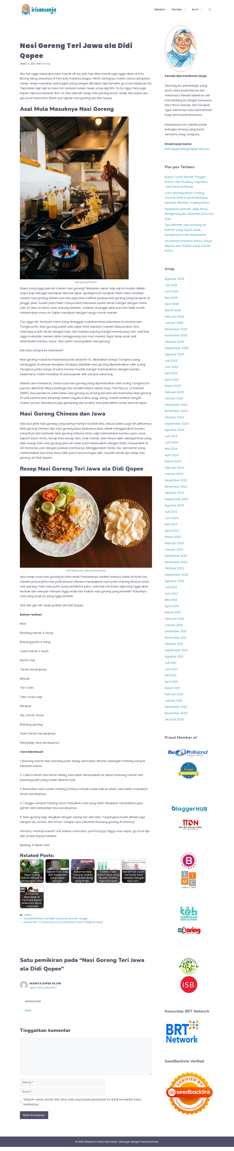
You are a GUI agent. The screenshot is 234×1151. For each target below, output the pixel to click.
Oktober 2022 (174, 568)
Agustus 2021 (174, 656)
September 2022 (176, 575)
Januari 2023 (174, 549)
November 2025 (176, 335)
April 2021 (171, 682)
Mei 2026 (171, 298)
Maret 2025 (173, 386)
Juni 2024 (171, 442)
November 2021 (175, 638)
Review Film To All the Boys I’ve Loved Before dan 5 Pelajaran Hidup (63, 922)
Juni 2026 (171, 291)
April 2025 (172, 380)
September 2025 (177, 348)
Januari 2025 (174, 398)
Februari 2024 (174, 468)
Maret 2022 (173, 612)
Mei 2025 (171, 373)
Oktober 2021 (174, 644)
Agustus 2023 (174, 505)
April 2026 (172, 304)
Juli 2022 (171, 587)
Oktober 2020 (174, 719)
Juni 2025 (171, 367)
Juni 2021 (171, 669)
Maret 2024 (173, 461)
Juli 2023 (171, 512)
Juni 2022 (171, 594)
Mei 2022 (171, 600)
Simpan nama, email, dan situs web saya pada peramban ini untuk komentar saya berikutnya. (82, 1101)
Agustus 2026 (174, 279)
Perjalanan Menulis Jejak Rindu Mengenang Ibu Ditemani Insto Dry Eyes (189, 214)
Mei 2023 (171, 524)
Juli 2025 (171, 361)
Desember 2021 (175, 631)
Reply (28, 1010)
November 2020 (176, 713)
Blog (195, 9)
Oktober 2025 (174, 342)
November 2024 (176, 411)
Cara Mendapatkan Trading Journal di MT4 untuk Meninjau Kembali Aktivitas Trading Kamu (187, 198)
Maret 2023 (173, 537)
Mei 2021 (170, 675)
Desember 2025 (176, 329)
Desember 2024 (176, 405)
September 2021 (176, 650)
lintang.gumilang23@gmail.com (187, 149)
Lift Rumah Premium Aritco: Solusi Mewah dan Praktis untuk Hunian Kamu (188, 246)
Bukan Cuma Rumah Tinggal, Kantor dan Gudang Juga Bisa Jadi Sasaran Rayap (186, 182)
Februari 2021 (174, 694)
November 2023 (176, 487)
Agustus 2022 (174, 581)
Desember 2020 (176, 707)
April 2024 (172, 455)
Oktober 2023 (174, 493)
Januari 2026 (174, 323)
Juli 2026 (171, 285)
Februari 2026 (174, 317)
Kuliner (27, 915)
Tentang (176, 9)
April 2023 (172, 531)
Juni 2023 (171, 518)
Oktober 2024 (174, 417)
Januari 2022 (174, 625)
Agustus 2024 (174, 430)
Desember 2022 (176, 556)
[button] (210, 9)
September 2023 (176, 499)
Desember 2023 (176, 480)
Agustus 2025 (174, 354)
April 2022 (172, 606)
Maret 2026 (173, 310)
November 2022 (176, 562)
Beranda (159, 9)
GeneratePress (150, 1141)
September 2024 (177, 424)
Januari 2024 (174, 474)
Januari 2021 (173, 701)
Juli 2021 (170, 663)
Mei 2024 (171, 449)
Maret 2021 (172, 688)
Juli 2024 (171, 436)
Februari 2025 (174, 392)
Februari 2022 (174, 619)
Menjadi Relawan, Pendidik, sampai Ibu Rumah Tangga (55, 918)
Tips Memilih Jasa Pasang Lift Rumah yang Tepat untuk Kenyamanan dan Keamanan (185, 230)
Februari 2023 (174, 543)
